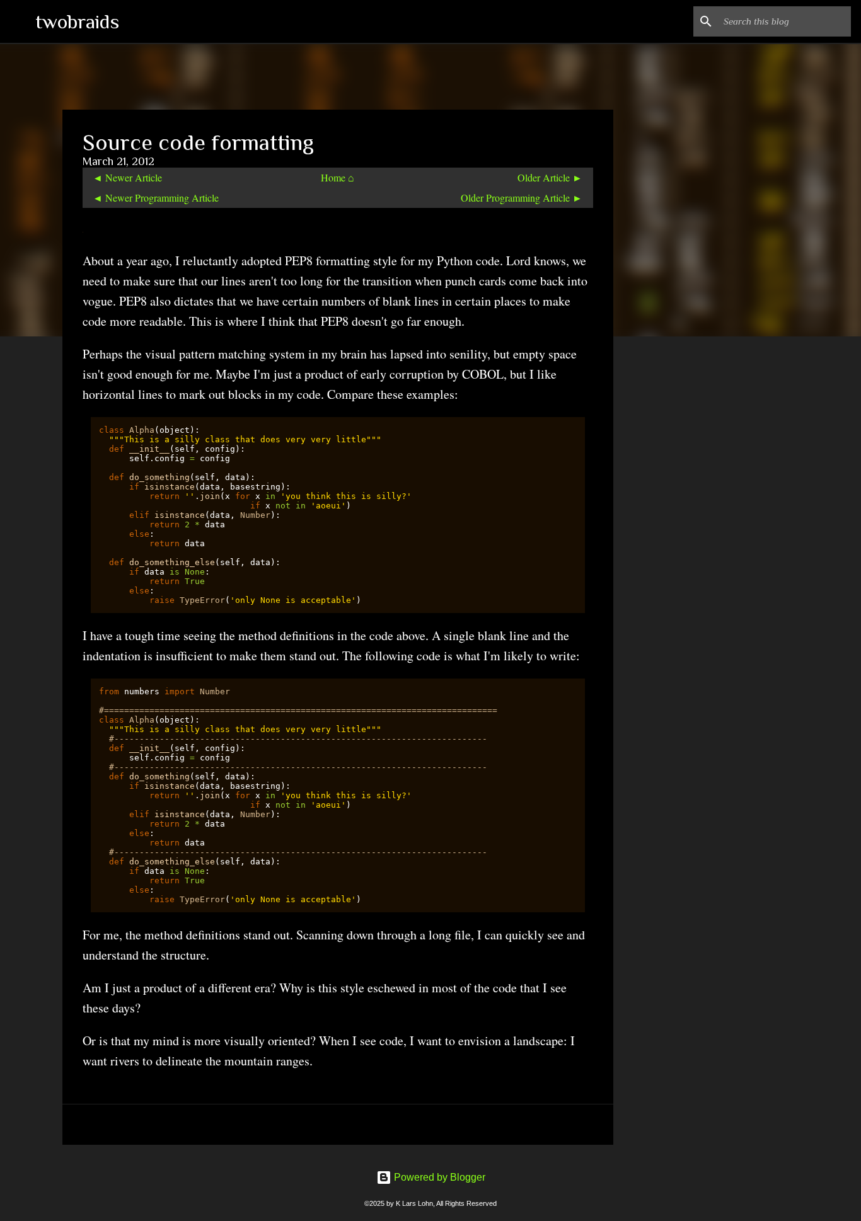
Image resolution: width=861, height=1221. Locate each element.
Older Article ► (549, 177)
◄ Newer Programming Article (156, 197)
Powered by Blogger (438, 1177)
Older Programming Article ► (521, 197)
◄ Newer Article (127, 177)
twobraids (77, 21)
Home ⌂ (337, 177)
